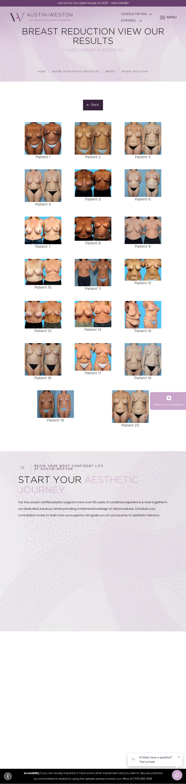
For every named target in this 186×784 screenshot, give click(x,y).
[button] (8, 776)
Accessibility (135, 749)
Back (95, 105)
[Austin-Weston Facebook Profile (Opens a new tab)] (83, 706)
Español (129, 20)
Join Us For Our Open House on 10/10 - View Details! (93, 3)
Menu (172, 17)
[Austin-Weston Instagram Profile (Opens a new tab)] (73, 706)
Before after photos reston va (75, 72)
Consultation (134, 14)
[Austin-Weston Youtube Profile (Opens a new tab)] (92, 706)
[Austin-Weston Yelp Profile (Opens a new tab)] (103, 706)
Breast (110, 72)
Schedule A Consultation (41, 609)
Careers (93, 691)
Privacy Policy (73, 597)
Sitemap (101, 749)
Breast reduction (135, 72)
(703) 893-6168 (147, 609)
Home (42, 72)
